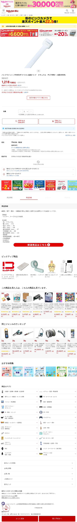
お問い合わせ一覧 (14, 514)
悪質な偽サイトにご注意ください (11, 497)
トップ (3, 15)
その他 (30, 15)
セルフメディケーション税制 (9, 496)
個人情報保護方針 (36, 514)
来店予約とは (68, 135)
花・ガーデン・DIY (13, 15)
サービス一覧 (5, 514)
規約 (74, 135)
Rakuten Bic (12, 11)
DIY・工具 (23, 15)
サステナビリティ (25, 514)
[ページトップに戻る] (74, 515)
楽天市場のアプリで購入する (38, 97)
